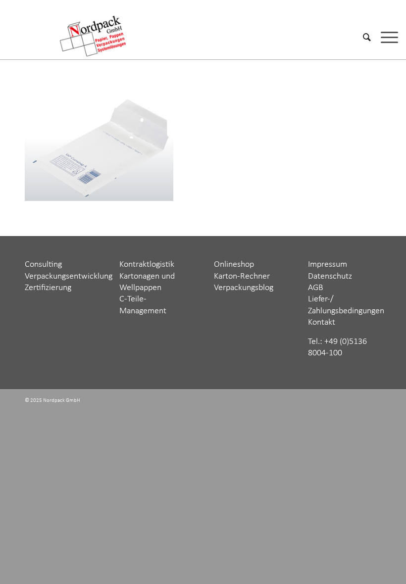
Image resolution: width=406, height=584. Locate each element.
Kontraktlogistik (146, 264)
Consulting (43, 264)
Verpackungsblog (243, 287)
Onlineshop (234, 264)
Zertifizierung (48, 287)
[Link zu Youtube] (373, 401)
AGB (315, 287)
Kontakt (321, 322)
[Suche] (362, 37)
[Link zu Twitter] (329, 401)
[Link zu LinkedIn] (359, 401)
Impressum (327, 264)
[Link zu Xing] (344, 401)
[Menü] (384, 37)
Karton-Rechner (242, 276)
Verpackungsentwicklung (68, 276)
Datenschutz (330, 276)
